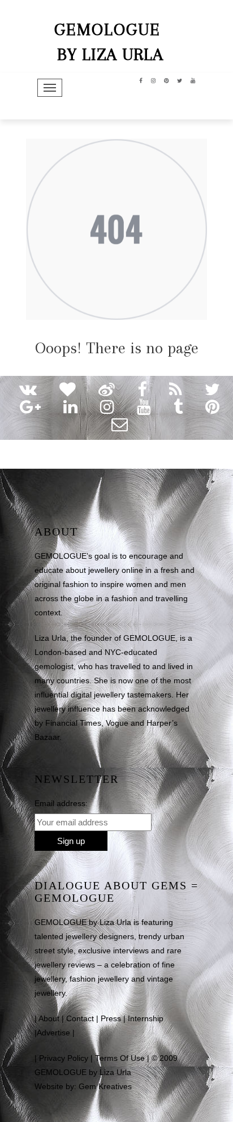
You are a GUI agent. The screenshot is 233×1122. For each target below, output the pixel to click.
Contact (80, 1018)
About (48, 1018)
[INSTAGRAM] (153, 79)
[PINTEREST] (166, 79)
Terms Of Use (120, 1058)
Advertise (53, 1033)
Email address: (61, 803)
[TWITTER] (180, 79)
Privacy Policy (63, 1058)
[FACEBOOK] (141, 79)
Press (111, 1018)
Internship (145, 1018)
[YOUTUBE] (193, 79)
